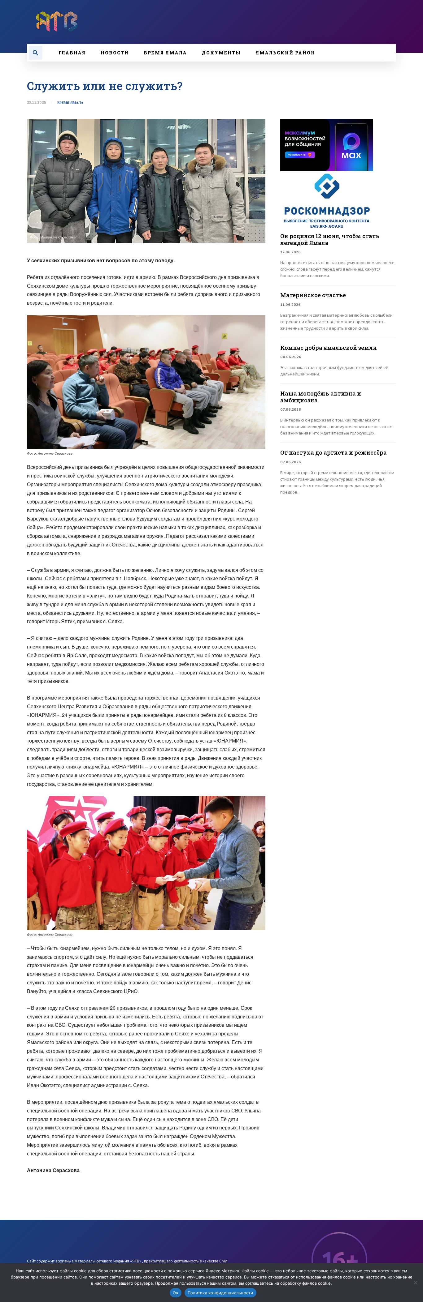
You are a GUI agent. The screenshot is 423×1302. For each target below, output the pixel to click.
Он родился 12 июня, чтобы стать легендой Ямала (329, 239)
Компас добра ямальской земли (328, 347)
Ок (175, 1292)
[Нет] (415, 1282)
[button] (35, 53)
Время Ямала (70, 103)
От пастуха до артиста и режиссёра (333, 452)
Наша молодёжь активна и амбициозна (320, 397)
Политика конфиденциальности (220, 1292)
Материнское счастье (313, 295)
